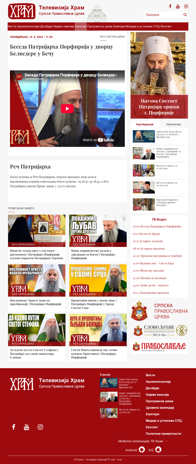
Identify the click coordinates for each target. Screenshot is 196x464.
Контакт (166, 26)
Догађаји (46, 26)
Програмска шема (99, 26)
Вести (12, 26)
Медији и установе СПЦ (143, 26)
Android (131, 450)
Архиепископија (28, 26)
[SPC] (159, 311)
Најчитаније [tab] (173, 124)
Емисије (81, 26)
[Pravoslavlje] (159, 347)
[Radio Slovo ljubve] (159, 330)
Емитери (119, 26)
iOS (151, 450)
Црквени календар (160, 407)
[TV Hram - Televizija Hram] (46, 11)
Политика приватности (163, 434)
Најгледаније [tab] (145, 124)
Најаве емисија (63, 26)
